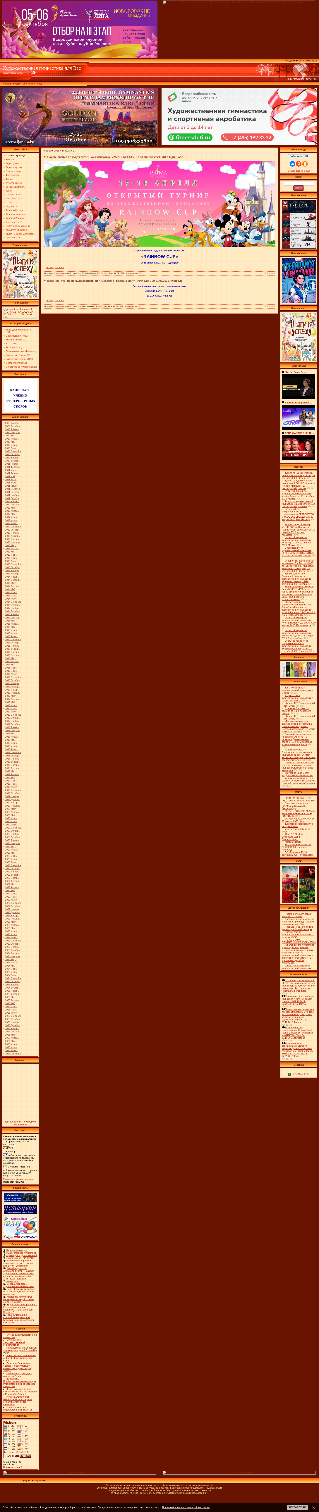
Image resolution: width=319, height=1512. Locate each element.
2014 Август (11, 598)
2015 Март (10, 620)
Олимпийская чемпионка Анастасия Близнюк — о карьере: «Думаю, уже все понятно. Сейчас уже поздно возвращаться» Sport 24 (297, 739)
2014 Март (10, 583)
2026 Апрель (12, 1038)
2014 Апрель (12, 586)
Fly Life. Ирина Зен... (296, 372)
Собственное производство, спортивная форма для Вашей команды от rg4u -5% (298, 922)
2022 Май (10, 890)
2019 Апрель (12, 774)
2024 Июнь (11, 969)
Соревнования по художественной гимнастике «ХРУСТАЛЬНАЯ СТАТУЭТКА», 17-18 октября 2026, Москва (298, 552)
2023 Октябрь (12, 944)
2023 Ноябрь (12, 947)
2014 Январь (12, 577)
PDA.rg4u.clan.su (300, 1073)
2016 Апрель (12, 661)
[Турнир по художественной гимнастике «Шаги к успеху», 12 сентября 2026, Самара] (20, 297)
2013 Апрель (12, 548)
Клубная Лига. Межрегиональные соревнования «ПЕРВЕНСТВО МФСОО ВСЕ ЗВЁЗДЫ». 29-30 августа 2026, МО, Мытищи (298, 514)
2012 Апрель (12, 511)
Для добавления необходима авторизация (20, 1123)
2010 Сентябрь (13, 451)
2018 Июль (11, 746)
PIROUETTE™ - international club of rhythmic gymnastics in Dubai (19, 1358)
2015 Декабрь (12, 649)
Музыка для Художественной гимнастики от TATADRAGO (21, 1256)
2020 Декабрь (12, 837)
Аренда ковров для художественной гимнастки (17, 1408)
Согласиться (297, 1507)
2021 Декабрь (12, 875)
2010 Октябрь (12, 454)
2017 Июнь (11, 705)
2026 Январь (12, 1028)
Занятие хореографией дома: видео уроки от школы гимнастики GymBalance (18, 1263)
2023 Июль (11, 934)
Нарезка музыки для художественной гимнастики (21, 1251)
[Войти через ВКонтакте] (292, 164)
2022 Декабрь (12, 912)
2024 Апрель (12, 962)
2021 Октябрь (12, 868)
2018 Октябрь (12, 755)
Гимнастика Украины (17, 359)
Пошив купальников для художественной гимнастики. (297, 966)
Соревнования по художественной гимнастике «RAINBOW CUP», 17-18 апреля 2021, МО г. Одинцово (115, 157)
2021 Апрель (12, 849)
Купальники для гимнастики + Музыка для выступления (299, 946)
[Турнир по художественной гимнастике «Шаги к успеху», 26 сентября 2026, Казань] (299, 360)
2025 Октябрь (12, 1019)
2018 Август (11, 749)
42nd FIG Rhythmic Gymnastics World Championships (293, 837)
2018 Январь (12, 727)
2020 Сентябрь (13, 827)
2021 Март (10, 846)
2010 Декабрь (12, 460)
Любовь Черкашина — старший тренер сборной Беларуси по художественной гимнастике (19, 1319)
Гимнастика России (16, 355)
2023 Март (10, 922)
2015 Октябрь (12, 642)
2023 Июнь (11, 931)
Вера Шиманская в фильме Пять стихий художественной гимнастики (19, 1292)
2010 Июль (11, 445)
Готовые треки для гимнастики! (16, 1280)
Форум (16, 83)
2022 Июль (11, 897)
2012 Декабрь (12, 536)
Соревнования (13, 336)
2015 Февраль (12, 617)
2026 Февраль (12, 1031)
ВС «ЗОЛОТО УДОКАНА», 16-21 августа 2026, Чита (298, 820)
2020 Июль (11, 821)
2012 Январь (12, 501)
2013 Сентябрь (13, 564)
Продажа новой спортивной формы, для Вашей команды (298, 928)
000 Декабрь (11, 423)
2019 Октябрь (12, 793)
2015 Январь (12, 614)
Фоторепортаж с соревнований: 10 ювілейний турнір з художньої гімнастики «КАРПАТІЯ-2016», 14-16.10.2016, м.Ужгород (297, 1032)
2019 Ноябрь (12, 796)
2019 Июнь (11, 780)
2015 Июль (11, 633)
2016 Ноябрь (12, 683)
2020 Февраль (12, 806)
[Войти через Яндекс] (298, 164)
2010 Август (11, 448)
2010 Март (10, 435)
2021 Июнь (11, 856)
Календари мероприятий (19, 329)
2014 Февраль (12, 580)
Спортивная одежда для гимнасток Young (17, 1374)
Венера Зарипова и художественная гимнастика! (18, 1285)
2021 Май (10, 853)
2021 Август (11, 862)
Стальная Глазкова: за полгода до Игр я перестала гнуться (296, 711)
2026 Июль (11, 1047)
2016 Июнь (11, 668)
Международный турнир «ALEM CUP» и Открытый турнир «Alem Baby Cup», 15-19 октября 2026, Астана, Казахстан (298, 529)
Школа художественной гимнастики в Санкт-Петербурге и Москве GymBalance (20, 1392)
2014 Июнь (11, 592)
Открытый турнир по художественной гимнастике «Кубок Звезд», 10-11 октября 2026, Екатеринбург (297, 634)
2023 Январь (12, 915)
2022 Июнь (11, 893)
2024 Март (10, 959)
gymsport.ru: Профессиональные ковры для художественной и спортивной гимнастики (19, 1382)
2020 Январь (12, 802)
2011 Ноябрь (12, 495)
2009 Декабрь (12, 426)
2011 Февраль (12, 467)
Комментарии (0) (134, 273)
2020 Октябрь (12, 831)
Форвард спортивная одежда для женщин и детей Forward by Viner (20, 1350)
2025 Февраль (12, 994)
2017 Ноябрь (12, 721)
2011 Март (10, 470)
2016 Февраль (12, 655)
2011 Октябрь (12, 492)
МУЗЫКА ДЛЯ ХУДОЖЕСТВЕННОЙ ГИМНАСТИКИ (14, 1342)
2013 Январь (12, 539)
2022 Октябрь (12, 906)
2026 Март (10, 1035)
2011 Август (11, 486)
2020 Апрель (12, 812)
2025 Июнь (11, 1006)
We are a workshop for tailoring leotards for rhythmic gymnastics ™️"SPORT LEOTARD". (17, 1401)
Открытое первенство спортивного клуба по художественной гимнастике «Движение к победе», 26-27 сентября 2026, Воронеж (297, 646)
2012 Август (11, 523)
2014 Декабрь (12, 611)
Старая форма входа (299, 171)
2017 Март (10, 696)
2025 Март (10, 997)
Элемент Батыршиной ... (298, 402)
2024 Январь (12, 953)
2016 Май (10, 664)
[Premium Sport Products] (80, 1474)
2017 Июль (11, 708)
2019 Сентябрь (13, 790)
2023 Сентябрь (13, 940)
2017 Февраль (12, 693)
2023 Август (11, 937)
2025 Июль (11, 1009)
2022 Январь (12, 878)
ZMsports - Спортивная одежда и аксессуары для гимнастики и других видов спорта (17, 1367)
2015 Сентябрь (13, 639)
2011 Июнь (10, 479)
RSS (315, 79)
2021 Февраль (12, 843)
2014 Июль (11, 595)
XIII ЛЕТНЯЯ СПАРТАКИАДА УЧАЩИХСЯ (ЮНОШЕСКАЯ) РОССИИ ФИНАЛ (298, 813)
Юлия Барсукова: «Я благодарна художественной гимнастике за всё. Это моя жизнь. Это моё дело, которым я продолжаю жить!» (298, 754)
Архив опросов (25, 1179)
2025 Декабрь (12, 1025)
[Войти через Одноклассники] (305, 164)
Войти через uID (299, 156)
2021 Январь (12, 840)
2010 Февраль (12, 432)
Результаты (12, 347)
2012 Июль (11, 520)
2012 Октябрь (12, 529)
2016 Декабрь (12, 686)
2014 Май (10, 589)
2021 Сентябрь (13, 865)
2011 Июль (10, 482)
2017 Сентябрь (13, 715)
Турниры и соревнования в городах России (297, 825)
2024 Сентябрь (13, 978)
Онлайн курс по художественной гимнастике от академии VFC (298, 934)
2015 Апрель (12, 624)
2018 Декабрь (12, 762)
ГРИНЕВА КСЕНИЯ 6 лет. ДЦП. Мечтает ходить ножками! (298, 799)
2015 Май (10, 627)
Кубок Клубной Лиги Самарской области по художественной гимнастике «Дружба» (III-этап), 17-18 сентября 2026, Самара (296, 578)
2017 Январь (12, 689)
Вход (39, 83)
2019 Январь (12, 765)
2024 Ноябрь (12, 984)
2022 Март (10, 884)
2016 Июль (11, 671)
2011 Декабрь (12, 498)
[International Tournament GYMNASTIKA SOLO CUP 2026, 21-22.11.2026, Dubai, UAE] (20, 318)
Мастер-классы (14, 339)
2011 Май (10, 476)
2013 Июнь (11, 555)
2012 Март (10, 508)
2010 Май (10, 442)
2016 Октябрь (12, 680)
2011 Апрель (11, 473)
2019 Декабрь (12, 799)
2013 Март (10, 545)
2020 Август (11, 824)
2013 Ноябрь (12, 570)
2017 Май (10, 702)
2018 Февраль (12, 730)
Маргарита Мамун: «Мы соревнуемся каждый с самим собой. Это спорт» (18, 1299)
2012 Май (10, 514)
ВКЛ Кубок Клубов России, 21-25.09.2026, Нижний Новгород (297, 847)
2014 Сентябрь (13, 602)
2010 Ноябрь (12, 457)
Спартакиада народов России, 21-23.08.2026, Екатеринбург (295, 806)
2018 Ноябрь (12, 758)
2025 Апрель (12, 1000)
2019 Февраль (12, 768)
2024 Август (11, 975)
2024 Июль (11, 972)
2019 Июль (11, 784)
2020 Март (10, 809)
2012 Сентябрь (13, 526)
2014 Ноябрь (12, 608)
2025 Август (11, 1013)
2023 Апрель (12, 925)
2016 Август (11, 674)
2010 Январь (12, 429)
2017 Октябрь (12, 718)
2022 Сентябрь (13, 903)
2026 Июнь (11, 1044)
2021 (56, 150)
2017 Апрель (12, 699)
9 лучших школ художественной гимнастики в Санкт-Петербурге (297, 698)
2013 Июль (11, 558)
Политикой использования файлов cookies (186, 1507)
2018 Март (10, 733)
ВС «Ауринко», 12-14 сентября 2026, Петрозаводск (297, 853)
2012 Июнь (11, 517)
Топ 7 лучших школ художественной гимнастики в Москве (297, 690)
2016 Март (10, 658)
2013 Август (11, 561)
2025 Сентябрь (13, 1016)
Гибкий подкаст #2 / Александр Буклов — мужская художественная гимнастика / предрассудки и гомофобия (18, 1272)
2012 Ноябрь (12, 533)
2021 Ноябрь (12, 871)
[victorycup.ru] (299, 248)
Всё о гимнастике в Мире (19, 351)
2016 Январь (12, 652)
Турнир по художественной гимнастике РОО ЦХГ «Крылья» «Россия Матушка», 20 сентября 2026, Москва (298, 484)
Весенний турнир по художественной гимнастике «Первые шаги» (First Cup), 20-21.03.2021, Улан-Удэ (115, 280)
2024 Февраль (12, 956)
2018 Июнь (11, 743)
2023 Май (10, 928)
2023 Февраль (12, 918)
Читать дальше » (55, 267)
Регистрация (28, 83)
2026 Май (10, 1041)
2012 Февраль (12, 504)
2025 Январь (12, 991)
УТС (8, 343)
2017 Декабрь (12, 724)
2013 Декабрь (12, 573)
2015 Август (11, 636)
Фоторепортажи (14, 363)
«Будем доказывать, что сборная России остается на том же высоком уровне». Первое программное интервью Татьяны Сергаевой (298, 726)
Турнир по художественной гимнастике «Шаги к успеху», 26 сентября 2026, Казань (298, 475)
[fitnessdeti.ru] (239, 144)
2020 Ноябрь (12, 834)
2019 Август (11, 787)
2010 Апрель (12, 439)
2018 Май (10, 740)
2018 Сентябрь (13, 752)
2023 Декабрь (12, 950)
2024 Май (10, 966)
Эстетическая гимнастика (19, 367)
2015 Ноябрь (12, 646)
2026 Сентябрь (13, 1053)
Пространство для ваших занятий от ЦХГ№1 (296, 915)
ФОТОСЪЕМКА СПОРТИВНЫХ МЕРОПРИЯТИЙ (299, 941)
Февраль (66, 150)
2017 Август (11, 711)
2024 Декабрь (12, 987)
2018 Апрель (12, 737)
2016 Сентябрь (13, 677)
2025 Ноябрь (12, 1022)
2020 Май (10, 815)
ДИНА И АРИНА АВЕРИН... (299, 433)
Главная (6, 83)
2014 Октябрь (12, 605)
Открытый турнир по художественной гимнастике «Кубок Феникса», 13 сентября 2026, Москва (298, 495)
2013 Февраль (12, 542)
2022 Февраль (12, 881)
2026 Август (11, 1050)
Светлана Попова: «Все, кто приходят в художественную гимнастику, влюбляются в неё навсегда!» (298, 766)
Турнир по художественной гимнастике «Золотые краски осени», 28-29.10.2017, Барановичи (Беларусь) (298, 1000)
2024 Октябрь (12, 981)
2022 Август (11, 900)
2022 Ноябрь (12, 909)
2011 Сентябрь (13, 489)
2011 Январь (11, 464)
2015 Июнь (11, 630)
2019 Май (10, 777)
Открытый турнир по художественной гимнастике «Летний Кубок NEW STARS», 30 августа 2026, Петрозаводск (299, 621)
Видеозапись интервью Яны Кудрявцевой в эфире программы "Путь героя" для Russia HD (20, 1308)
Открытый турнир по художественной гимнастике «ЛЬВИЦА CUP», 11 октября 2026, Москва (296, 541)
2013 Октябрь (12, 567)
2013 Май (10, 551)
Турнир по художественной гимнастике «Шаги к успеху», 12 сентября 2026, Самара (298, 504)
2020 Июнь (11, 818)
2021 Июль (11, 859)
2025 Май (10, 1003)
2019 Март (10, 771)
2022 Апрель (12, 887)
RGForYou (102, 273)
